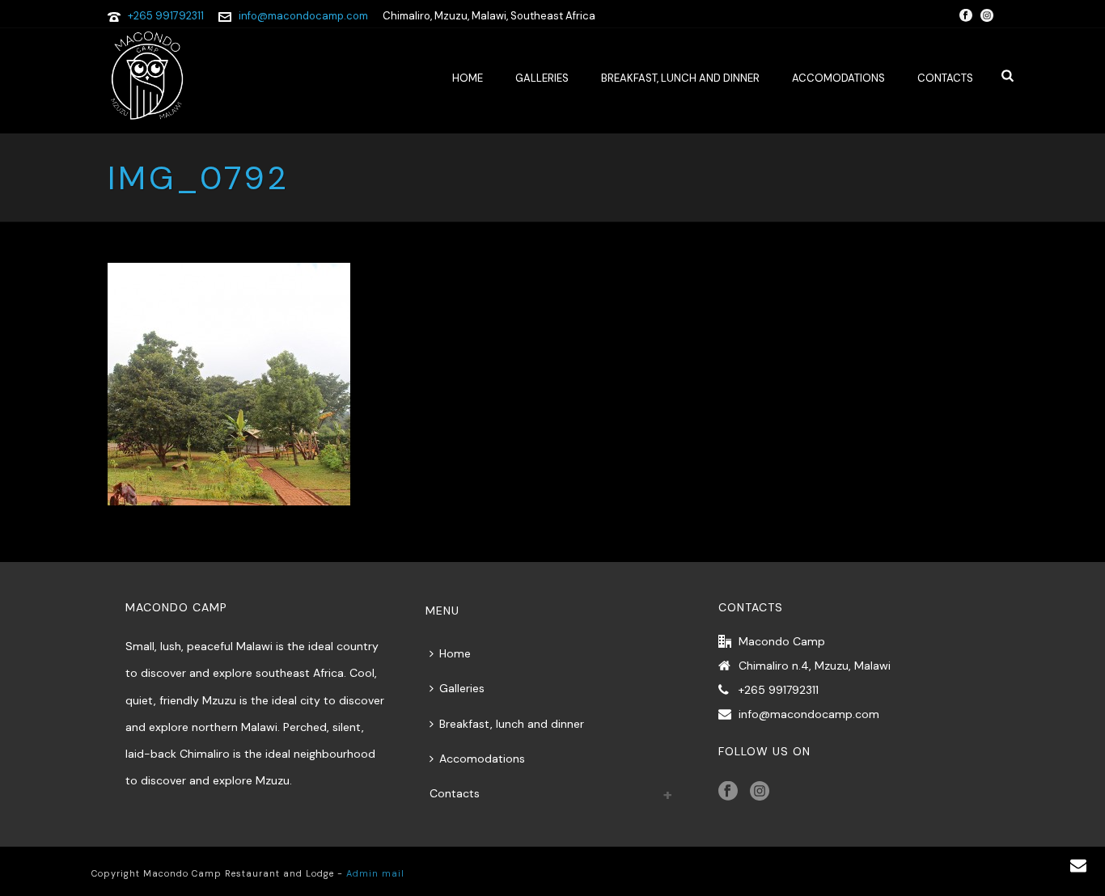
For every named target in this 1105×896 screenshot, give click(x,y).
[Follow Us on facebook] (728, 791)
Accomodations (838, 78)
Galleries (542, 78)
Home (467, 78)
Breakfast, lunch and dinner (680, 78)
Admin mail (375, 873)
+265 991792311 (166, 16)
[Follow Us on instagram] (759, 791)
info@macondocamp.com (303, 16)
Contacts (945, 78)
